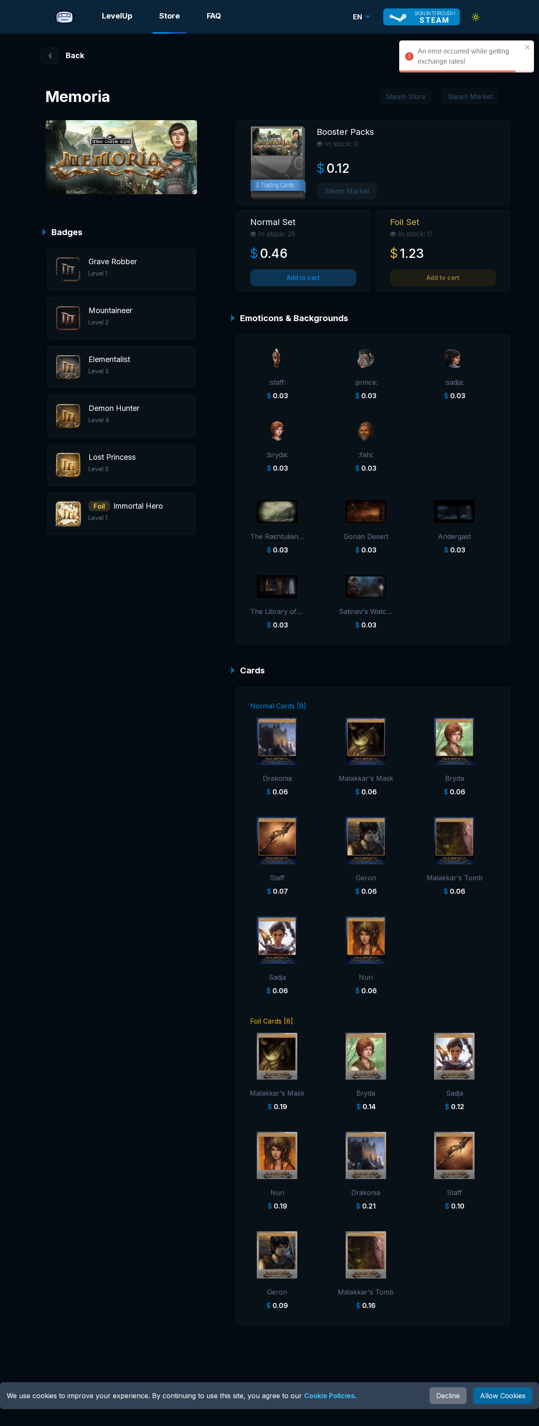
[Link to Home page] (64, 16)
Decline (448, 1395)
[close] (528, 47)
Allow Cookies (503, 1395)
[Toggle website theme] (476, 17)
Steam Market (470, 96)
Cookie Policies (329, 1395)
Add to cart (303, 277)
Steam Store (406, 96)
